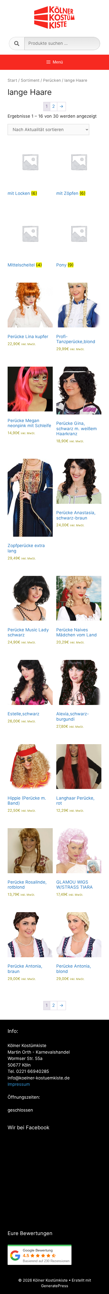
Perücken (52, 80)
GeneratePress (54, 1285)
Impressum (19, 1084)
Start (12, 80)
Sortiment (30, 80)
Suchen (16, 43)
